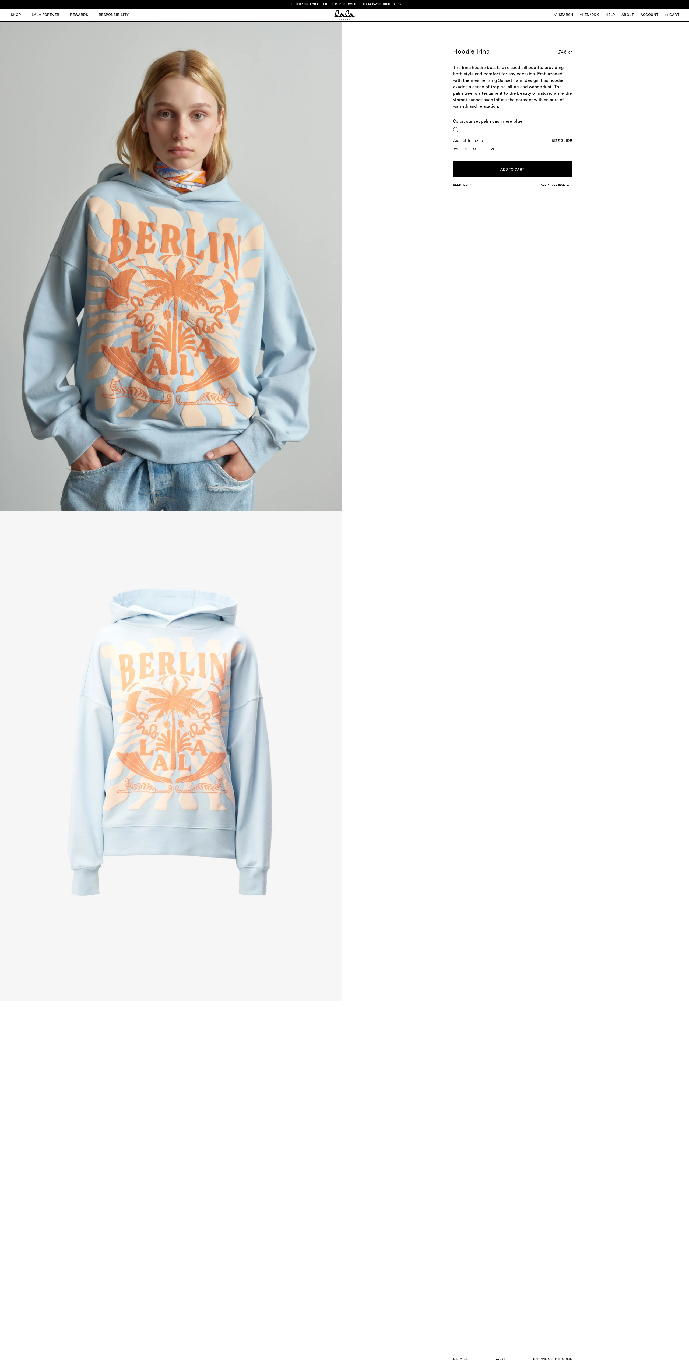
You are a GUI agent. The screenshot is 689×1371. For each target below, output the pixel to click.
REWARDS (79, 15)
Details (460, 1359)
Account (650, 15)
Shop (16, 15)
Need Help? (462, 185)
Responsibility (114, 15)
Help (610, 15)
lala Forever (45, 15)
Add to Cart (512, 169)
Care (501, 1359)
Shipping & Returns (552, 1359)
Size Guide (562, 141)
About (627, 15)
